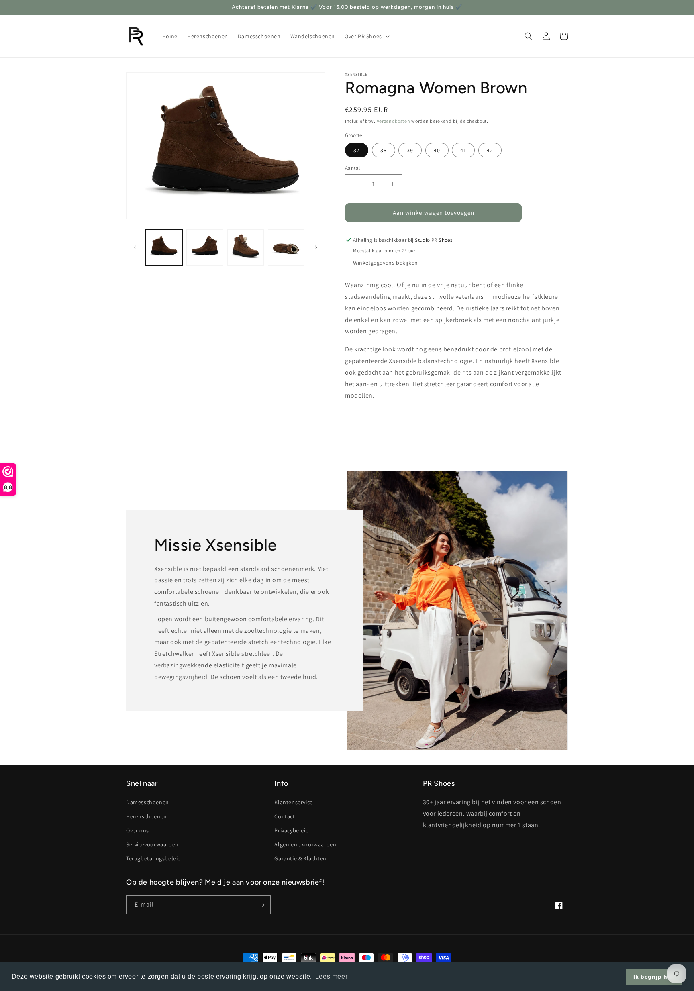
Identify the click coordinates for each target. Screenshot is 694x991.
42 (490, 150)
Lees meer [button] (331, 976)
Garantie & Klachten (300, 858)
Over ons (137, 830)
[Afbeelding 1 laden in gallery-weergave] (164, 247)
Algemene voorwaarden (305, 844)
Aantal (352, 168)
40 (437, 150)
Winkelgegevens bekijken (385, 262)
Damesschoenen (147, 802)
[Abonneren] (261, 904)
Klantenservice (293, 802)
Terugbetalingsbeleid (153, 858)
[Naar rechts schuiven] (316, 247)
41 (463, 150)
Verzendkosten (393, 121)
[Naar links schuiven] (135, 247)
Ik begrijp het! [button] (654, 976)
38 (383, 150)
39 (410, 150)
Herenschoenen (146, 816)
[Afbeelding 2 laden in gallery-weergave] (204, 247)
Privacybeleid (291, 830)
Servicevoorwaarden (152, 844)
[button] (366, 36)
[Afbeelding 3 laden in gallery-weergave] (245, 247)
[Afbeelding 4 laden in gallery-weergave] (286, 247)
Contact (284, 816)
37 (356, 150)
